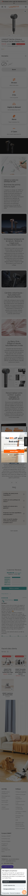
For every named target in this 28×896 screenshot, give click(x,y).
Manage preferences (9, 889)
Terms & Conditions (15, 893)
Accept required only (9, 885)
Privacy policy (5, 893)
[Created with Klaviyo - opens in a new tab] (14, 463)
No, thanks (14, 457)
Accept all (6, 881)
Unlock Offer (14, 451)
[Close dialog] (25, 433)
